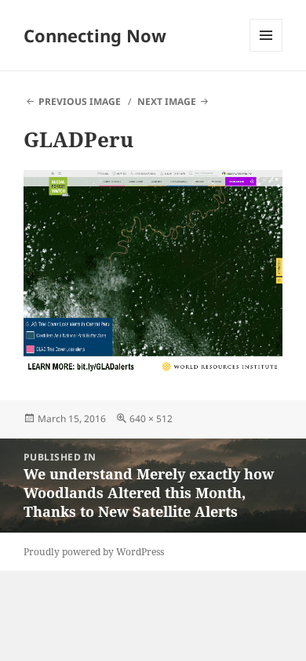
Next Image (166, 101)
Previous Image (79, 101)
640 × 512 (151, 418)
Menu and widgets (266, 51)
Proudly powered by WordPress (94, 551)
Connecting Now (95, 35)
